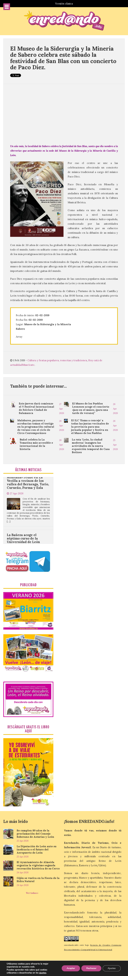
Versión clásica (64, 3)
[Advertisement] (64, 114)
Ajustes (112, 968)
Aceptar (71, 968)
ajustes (42, 972)
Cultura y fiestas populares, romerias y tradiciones (57, 360)
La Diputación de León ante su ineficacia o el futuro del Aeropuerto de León (36, 849)
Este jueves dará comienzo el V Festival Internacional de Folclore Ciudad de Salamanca (36, 408)
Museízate (28, 364)
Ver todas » (32, 893)
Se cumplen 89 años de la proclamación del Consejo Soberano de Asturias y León (35, 833)
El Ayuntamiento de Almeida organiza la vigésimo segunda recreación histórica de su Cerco (38, 865)
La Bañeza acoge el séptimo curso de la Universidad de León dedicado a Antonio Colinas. (23, 518)
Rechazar (91, 968)
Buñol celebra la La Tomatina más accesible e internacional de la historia (36, 444)
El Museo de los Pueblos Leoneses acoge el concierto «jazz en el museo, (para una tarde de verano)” (90, 408)
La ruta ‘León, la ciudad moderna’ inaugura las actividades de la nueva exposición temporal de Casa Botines (91, 446)
